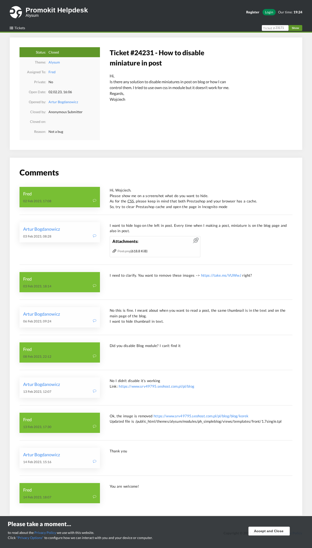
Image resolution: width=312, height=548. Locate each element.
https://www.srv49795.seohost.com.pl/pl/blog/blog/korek (201, 416)
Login (269, 12)
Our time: (290, 12)
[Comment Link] (94, 200)
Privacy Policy (45, 532)
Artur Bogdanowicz (63, 102)
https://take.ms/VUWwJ (221, 275)
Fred (52, 72)
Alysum (54, 62)
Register (252, 12)
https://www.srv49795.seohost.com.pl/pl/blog (156, 386)
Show (295, 28)
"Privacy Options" (30, 538)
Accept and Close (268, 531)
